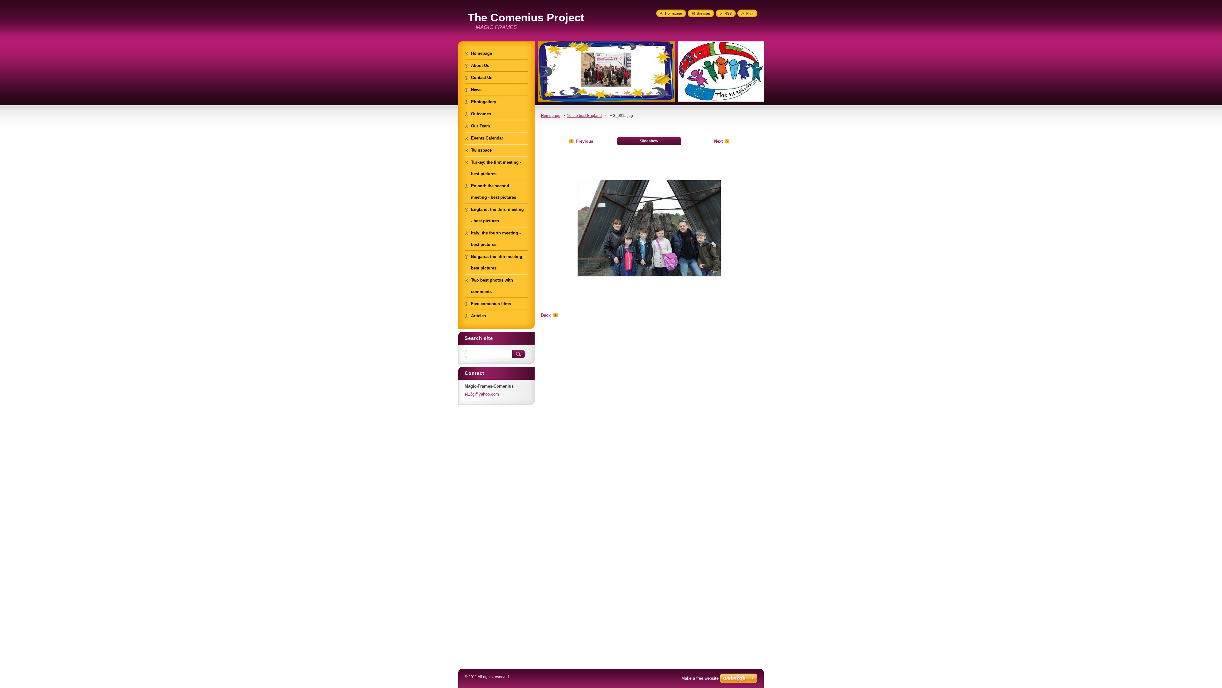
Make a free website (700, 678)
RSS (728, 13)
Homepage (550, 116)
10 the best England (584, 116)
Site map (703, 13)
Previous (584, 141)
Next (718, 141)
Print (749, 13)
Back (546, 315)
